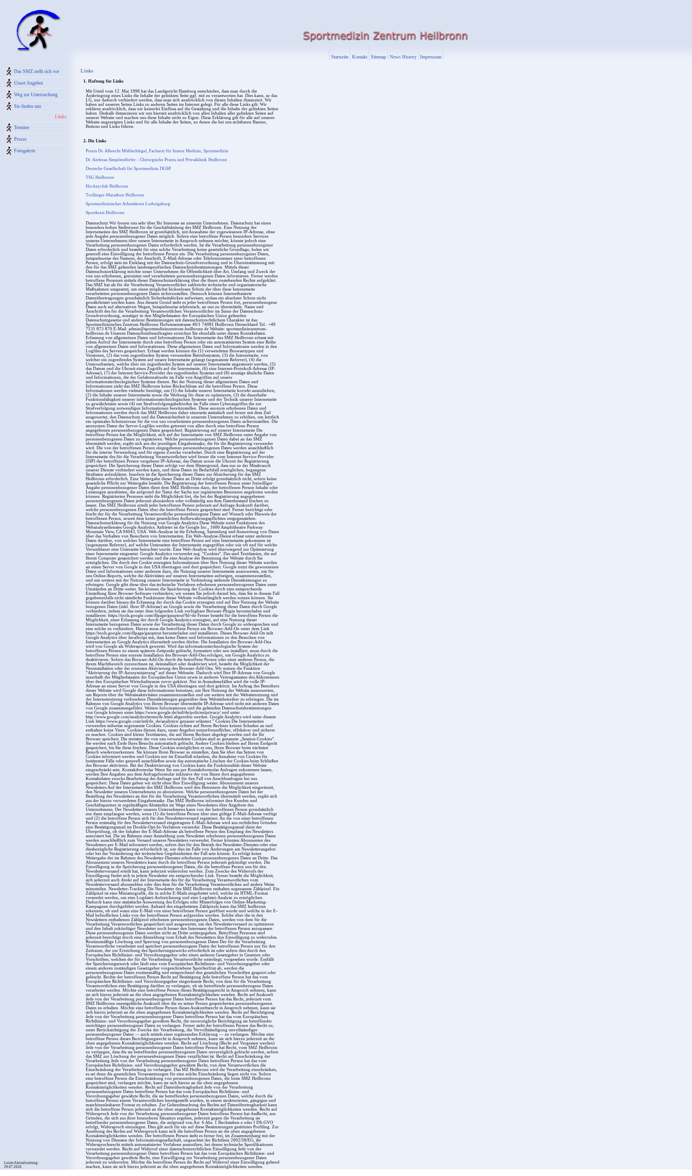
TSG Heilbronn (100, 177)
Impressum (430, 57)
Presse (20, 139)
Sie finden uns (27, 106)
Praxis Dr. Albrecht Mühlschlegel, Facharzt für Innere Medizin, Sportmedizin (157, 151)
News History (403, 57)
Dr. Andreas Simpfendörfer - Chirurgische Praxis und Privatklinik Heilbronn (156, 160)
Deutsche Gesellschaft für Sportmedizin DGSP (128, 168)
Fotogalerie (24, 151)
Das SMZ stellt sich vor (36, 71)
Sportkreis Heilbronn (105, 212)
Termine (21, 127)
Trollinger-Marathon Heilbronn (115, 195)
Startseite (339, 57)
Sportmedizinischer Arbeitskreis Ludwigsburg (128, 204)
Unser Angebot (28, 83)
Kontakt (359, 57)
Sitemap (378, 57)
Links (61, 116)
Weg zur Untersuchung (36, 94)
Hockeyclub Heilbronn (107, 186)
